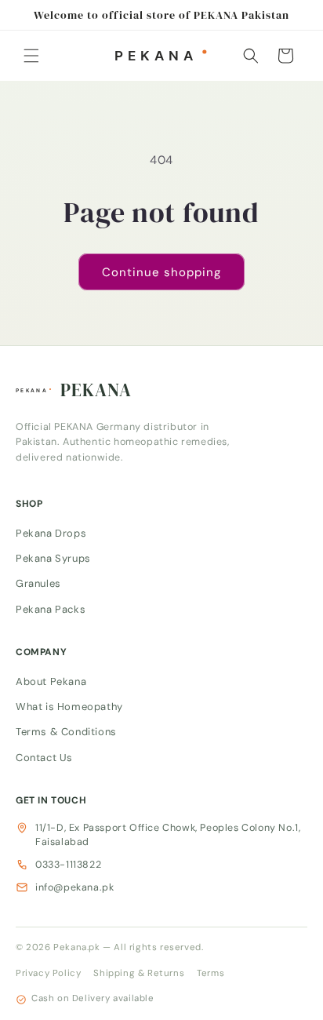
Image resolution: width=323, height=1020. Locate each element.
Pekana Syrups (53, 558)
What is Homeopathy (69, 706)
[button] (31, 55)
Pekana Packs (50, 608)
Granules (38, 583)
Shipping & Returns (138, 973)
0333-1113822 (68, 864)
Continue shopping (161, 272)
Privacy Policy (48, 973)
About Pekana (51, 680)
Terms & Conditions (66, 731)
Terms (210, 973)
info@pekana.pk (74, 887)
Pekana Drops (51, 532)
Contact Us (44, 756)
